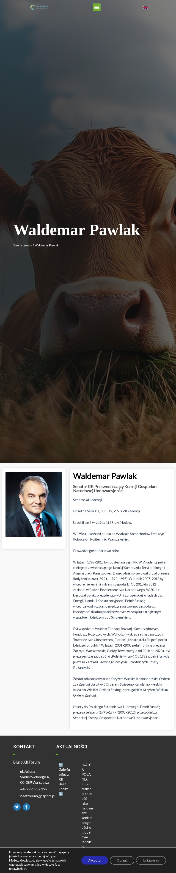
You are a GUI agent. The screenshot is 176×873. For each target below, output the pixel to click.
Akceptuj (94, 860)
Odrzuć (122, 860)
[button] (97, 7)
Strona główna (23, 245)
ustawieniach (17, 868)
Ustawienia (151, 860)
